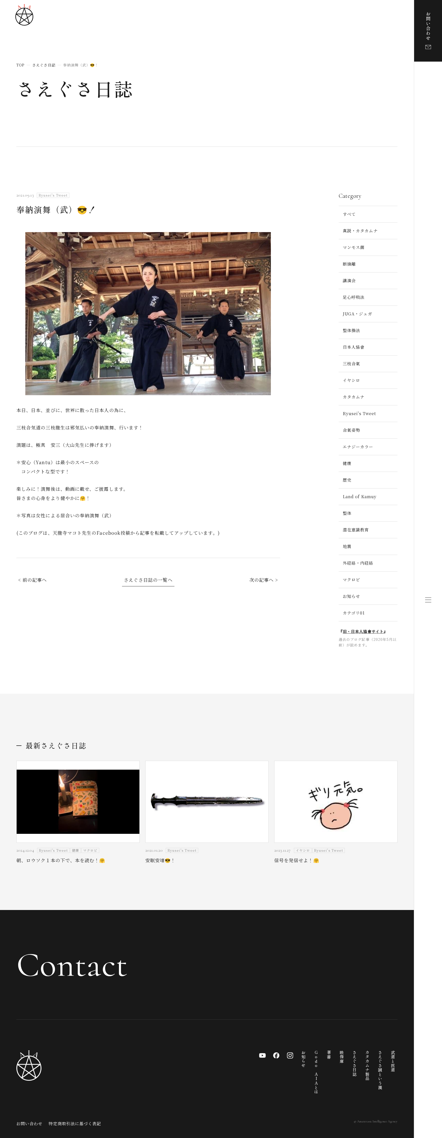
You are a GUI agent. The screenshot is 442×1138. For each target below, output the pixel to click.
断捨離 (349, 264)
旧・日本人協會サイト (363, 631)
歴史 (347, 480)
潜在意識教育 (356, 530)
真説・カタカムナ (360, 231)
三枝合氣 (351, 364)
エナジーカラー (358, 447)
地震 (347, 546)
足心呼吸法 (353, 297)
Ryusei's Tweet (359, 413)
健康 (347, 463)
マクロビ (351, 580)
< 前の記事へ (32, 579)
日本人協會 (353, 347)
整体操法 (351, 330)
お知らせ (351, 596)
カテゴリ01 (354, 613)
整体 (347, 513)
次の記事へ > (263, 579)
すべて (349, 214)
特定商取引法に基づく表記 (75, 1123)
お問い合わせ (29, 1123)
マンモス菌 (353, 247)
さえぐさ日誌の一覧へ (148, 579)
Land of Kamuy (360, 496)
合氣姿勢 (351, 430)
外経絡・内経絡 (358, 563)
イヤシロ (351, 380)
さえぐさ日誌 (75, 88)
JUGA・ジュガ (357, 314)
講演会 (349, 280)
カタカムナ (353, 397)
